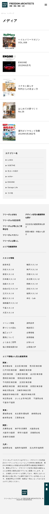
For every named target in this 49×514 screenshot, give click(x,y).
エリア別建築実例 (10, 247)
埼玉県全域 (7, 398)
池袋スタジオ (8, 284)
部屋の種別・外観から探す (35, 233)
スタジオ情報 (8, 258)
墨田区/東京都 (9, 378)
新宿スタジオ (8, 274)
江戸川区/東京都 (10, 370)
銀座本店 (6, 265)
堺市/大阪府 (23, 433)
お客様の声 (31, 347)
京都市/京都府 (9, 437)
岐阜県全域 (7, 418)
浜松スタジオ (32, 289)
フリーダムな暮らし (11, 241)
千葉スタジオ (8, 308)
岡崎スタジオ (32, 284)
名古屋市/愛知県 (22, 414)
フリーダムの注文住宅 (11, 220)
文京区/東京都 (25, 382)
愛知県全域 (7, 414)
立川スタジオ (8, 293)
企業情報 (30, 333)
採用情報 (30, 337)
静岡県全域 (36, 414)
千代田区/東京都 (10, 382)
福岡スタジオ (32, 293)
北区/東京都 (8, 374)
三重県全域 (19, 418)
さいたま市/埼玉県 (23, 398)
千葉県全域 (38, 398)
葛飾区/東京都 (25, 370)
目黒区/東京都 (36, 386)
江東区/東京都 (22, 374)
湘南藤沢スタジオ (10, 303)
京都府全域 (35, 433)
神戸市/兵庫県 (21, 429)
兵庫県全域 (7, 429)
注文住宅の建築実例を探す (35, 225)
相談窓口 (30, 328)
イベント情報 (8, 323)
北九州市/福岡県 (37, 448)
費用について (8, 337)
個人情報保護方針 (10, 347)
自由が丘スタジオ (10, 289)
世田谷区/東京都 (25, 378)
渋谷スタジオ (8, 269)
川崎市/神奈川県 (24, 390)
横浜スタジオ (8, 298)
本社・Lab (31, 298)
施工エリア (7, 333)
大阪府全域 (34, 429)
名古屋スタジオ (33, 279)
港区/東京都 (23, 386)
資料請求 (30, 323)
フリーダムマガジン (11, 235)
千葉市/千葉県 (9, 403)
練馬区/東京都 (9, 386)
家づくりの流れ (9, 328)
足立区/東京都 (21, 366)
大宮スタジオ (8, 313)
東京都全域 (7, 366)
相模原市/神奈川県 (11, 394)
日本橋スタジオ (9, 279)
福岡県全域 (7, 448)
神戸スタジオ (32, 269)
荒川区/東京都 (36, 366)
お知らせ (30, 342)
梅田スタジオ (32, 265)
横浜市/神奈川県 (28, 394)
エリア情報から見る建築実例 (15, 356)
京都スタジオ (32, 274)
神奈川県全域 (8, 390)
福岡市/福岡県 (21, 448)
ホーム (3, 13)
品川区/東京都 (36, 374)
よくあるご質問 (9, 342)
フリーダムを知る (10, 214)
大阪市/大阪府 (9, 433)
